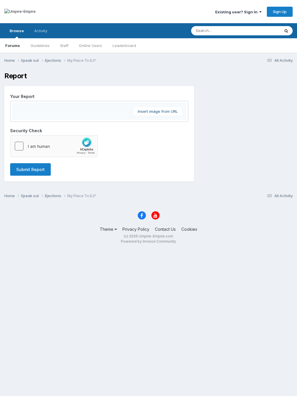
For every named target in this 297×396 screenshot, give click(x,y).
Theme (107, 229)
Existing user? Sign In (237, 12)
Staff (64, 45)
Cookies (189, 229)
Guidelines (40, 45)
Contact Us (165, 229)
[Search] (286, 30)
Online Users (90, 45)
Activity (40, 30)
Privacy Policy (135, 229)
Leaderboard (124, 45)
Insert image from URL (158, 111)
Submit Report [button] (30, 169)
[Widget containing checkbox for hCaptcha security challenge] (54, 146)
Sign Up (280, 11)
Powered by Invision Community (148, 241)
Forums (12, 45)
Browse (17, 30)
